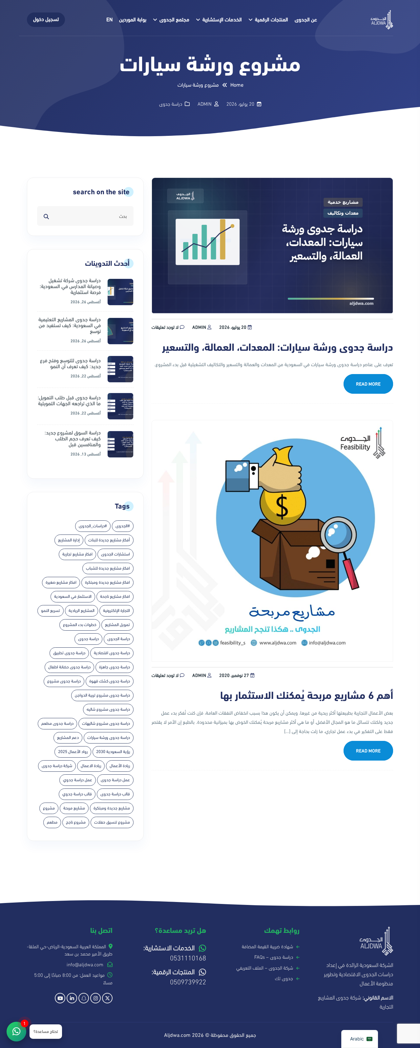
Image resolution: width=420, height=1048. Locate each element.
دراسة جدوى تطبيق (69, 653)
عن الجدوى (306, 20)
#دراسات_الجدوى (93, 526)
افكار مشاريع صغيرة (61, 582)
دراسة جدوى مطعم (57, 723)
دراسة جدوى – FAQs (273, 957)
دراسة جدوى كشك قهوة (109, 681)
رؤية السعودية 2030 (113, 751)
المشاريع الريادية (81, 610)
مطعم (52, 822)
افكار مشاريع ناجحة (115, 596)
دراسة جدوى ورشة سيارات (108, 737)
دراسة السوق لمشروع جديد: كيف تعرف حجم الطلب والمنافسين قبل (73, 439)
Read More (368, 384)
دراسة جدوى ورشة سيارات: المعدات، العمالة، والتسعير (277, 347)
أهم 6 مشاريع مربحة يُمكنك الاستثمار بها (306, 695)
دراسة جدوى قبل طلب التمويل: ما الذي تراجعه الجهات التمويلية (69, 401)
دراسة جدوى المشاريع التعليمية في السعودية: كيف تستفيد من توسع (69, 325)
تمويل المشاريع (117, 624)
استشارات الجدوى (115, 554)
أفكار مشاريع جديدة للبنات (109, 540)
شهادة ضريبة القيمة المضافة (267, 947)
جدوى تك (284, 978)
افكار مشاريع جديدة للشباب (108, 568)
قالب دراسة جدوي (77, 794)
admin (199, 327)
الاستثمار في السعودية (73, 596)
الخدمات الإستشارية (222, 20)
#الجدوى (123, 526)
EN (109, 20)
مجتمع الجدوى (174, 20)
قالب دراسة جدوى (115, 794)
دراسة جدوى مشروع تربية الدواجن (102, 695)
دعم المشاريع (68, 737)
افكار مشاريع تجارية (77, 554)
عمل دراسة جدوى (115, 780)
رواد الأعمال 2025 (73, 751)
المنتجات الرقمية (271, 20)
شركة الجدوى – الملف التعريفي (264, 968)
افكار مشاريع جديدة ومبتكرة (107, 582)
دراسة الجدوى (118, 638)
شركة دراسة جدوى (57, 765)
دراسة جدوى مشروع (64, 681)
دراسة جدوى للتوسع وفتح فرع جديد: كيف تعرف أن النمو (70, 363)
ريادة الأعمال (120, 765)
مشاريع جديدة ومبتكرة (112, 808)
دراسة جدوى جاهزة (114, 667)
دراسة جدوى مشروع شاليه (108, 709)
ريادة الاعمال (91, 765)
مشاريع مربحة (74, 808)
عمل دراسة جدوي (77, 780)
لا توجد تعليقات (165, 327)
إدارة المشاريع (69, 540)
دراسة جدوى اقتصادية (112, 653)
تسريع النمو (50, 610)
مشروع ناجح (76, 822)
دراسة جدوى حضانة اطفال (69, 667)
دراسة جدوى (170, 104)
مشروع (49, 808)
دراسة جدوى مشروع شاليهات (106, 723)
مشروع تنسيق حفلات (112, 822)
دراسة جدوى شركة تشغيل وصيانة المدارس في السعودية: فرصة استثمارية (70, 286)
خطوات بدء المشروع (79, 624)
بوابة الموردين (132, 20)
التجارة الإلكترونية (116, 610)
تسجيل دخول (46, 19)
